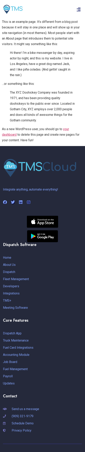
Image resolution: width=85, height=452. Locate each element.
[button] (78, 9)
